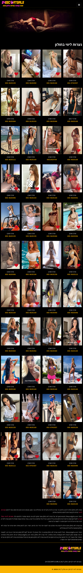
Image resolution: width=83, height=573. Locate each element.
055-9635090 (31, 83)
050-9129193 (31, 121)
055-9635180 (52, 83)
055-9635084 (10, 121)
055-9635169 (72, 121)
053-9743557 (72, 83)
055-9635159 (10, 83)
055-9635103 (31, 198)
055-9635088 (52, 121)
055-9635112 (10, 159)
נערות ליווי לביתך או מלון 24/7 (69, 569)
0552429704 (52, 159)
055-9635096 (10, 198)
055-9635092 (72, 198)
